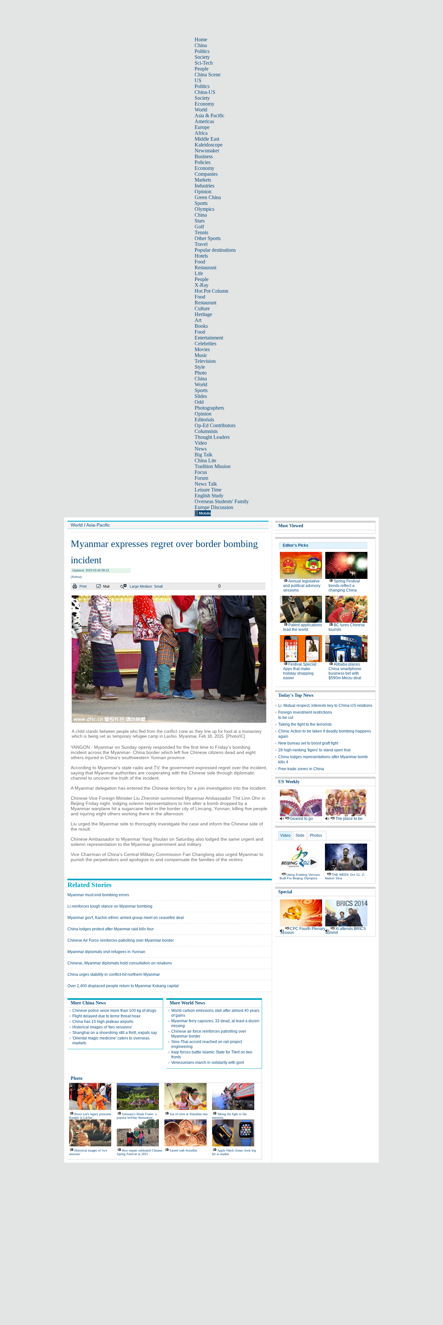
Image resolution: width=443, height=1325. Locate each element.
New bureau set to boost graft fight (308, 743)
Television (205, 361)
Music (201, 355)
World (201, 109)
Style (200, 367)
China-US (205, 92)
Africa (201, 133)
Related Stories (89, 885)
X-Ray (202, 285)
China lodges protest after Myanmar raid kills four (110, 929)
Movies (202, 349)
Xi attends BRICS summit (345, 930)
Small (158, 586)
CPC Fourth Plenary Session (302, 930)
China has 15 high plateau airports (102, 1021)
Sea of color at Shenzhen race (189, 1114)
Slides (201, 396)
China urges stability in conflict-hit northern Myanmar (113, 974)
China (201, 45)
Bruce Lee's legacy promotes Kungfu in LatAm (90, 1115)
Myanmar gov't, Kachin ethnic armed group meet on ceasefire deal (125, 917)
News (201, 449)
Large (134, 586)
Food (200, 261)
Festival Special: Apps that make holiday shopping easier (300, 671)
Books (201, 326)
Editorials (204, 419)
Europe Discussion (214, 507)
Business (204, 156)
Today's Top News (295, 695)
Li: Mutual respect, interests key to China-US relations (325, 705)
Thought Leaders (212, 437)
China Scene (208, 74)
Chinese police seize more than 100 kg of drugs (114, 1010)
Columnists (206, 431)
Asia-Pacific (98, 525)
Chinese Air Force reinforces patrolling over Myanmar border (120, 940)
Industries (204, 185)
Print (83, 586)
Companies (206, 174)
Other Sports (208, 238)
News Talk (206, 484)
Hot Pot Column (211, 291)
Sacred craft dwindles (183, 1150)
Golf (199, 226)
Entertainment (209, 337)
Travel (201, 244)
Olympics (204, 209)
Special (285, 891)
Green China (208, 197)
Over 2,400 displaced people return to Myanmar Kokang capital (123, 986)
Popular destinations (215, 250)
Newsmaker (207, 150)
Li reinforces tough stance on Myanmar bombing (109, 906)
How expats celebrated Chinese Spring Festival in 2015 (139, 1152)
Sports (201, 203)
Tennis (201, 232)
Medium (146, 586)
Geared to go (301, 818)
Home (201, 39)
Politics (202, 51)
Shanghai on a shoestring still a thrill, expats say (114, 1032)
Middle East (207, 139)
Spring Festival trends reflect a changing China (344, 585)
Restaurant (205, 267)
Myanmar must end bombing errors (98, 895)
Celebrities (205, 343)
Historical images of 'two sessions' (102, 1027)
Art (198, 320)
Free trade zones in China (301, 769)
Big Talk (203, 454)
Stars (200, 220)
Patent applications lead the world (302, 627)
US (198, 80)
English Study (209, 495)
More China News (88, 1002)
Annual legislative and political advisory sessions (301, 585)
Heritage (203, 314)
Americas (204, 121)
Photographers (209, 408)
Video (201, 443)
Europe (202, 127)
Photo (201, 373)
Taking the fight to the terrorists (305, 724)
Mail (106, 586)
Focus (201, 472)
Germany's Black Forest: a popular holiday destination (136, 1115)
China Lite (205, 460)
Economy (204, 104)
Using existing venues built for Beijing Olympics (300, 876)
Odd (199, 402)
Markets (203, 180)
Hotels (201, 256)
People (202, 68)
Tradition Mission (213, 466)
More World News (187, 1002)
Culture (202, 308)
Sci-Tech (204, 63)
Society (202, 57)
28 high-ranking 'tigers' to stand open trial (314, 750)
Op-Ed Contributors (215, 425)
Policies (202, 162)
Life (199, 273)
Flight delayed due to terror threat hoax (106, 1016)
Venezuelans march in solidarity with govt (207, 1062)
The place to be (349, 818)
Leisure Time (208, 489)
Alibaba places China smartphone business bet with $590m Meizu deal (345, 671)
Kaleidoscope (208, 144)
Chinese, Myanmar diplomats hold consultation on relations (119, 963)
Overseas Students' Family (222, 501)
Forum (201, 478)
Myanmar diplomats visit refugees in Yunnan (106, 951)
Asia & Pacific (209, 115)
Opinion (203, 191)
